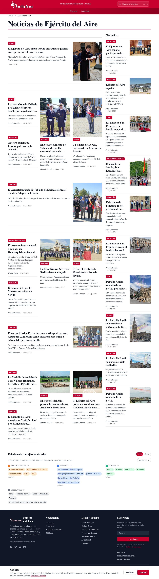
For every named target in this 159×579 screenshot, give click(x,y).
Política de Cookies (89, 533)
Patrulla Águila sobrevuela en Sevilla (114, 397)
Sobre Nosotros (87, 522)
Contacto (85, 543)
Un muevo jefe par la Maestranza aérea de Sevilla (20, 291)
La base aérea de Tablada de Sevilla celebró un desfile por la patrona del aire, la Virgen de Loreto (22, 109)
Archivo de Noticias (54, 529)
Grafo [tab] (147, 454)
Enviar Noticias (123, 559)
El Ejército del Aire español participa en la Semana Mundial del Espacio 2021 (115, 53)
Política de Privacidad (90, 529)
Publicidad (121, 552)
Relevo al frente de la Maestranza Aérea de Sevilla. (85, 272)
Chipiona (73, 11)
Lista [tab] (140, 454)
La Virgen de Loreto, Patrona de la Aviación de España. (87, 147)
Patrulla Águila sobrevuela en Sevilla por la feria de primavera (116, 287)
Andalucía (85, 11)
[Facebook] (11, 547)
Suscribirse (133, 539)
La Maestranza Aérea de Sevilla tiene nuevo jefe (54, 270)
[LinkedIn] (24, 547)
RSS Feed (49, 533)
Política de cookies (38, 576)
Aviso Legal (86, 540)
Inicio (10, 15)
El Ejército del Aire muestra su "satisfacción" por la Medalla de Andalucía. (22, 422)
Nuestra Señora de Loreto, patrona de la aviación (20, 145)
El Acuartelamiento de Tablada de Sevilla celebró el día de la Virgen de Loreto (53, 149)
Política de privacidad (133, 547)
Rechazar (130, 572)
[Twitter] (15, 547)
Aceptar (143, 572)
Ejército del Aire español (115, 86)
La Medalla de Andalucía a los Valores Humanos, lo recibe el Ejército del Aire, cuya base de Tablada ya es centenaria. (22, 384)
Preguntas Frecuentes (126, 556)
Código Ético (86, 526)
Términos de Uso (88, 536)
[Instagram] (20, 547)
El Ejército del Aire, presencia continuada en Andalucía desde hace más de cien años (54, 406)
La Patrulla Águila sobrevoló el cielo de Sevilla (116, 361)
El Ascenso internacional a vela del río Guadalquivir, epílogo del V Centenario (22, 250)
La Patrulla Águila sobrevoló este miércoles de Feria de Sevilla (116, 325)
